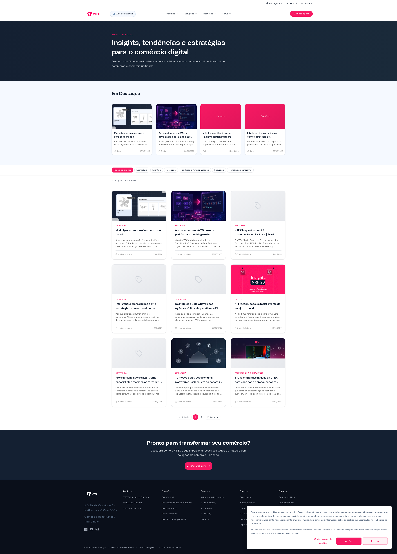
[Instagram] (97, 529)
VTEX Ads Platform (132, 502)
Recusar (375, 541)
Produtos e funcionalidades (195, 170)
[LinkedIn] (85, 529)
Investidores (246, 519)
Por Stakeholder (170, 513)
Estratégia (141, 170)
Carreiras (244, 508)
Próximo (211, 417)
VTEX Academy (208, 502)
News (225, 13)
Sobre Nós (245, 497)
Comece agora (301, 13)
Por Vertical (168, 497)
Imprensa (244, 524)
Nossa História (247, 502)
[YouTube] (91, 529)
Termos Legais (146, 547)
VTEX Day (206, 513)
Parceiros (171, 170)
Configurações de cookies (323, 541)
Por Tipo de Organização (174, 519)
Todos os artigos (122, 170)
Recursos (208, 13)
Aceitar (348, 541)
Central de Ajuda (287, 497)
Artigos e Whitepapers (212, 497)
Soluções (189, 13)
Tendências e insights (240, 170)
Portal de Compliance (170, 547)
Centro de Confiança (95, 547)
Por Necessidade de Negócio (177, 502)
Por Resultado (169, 508)
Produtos (170, 13)
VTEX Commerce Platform (136, 497)
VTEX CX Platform (132, 508)
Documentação (286, 502)
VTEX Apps (206, 508)
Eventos (156, 170)
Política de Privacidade (122, 547)
